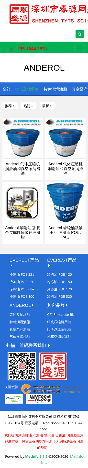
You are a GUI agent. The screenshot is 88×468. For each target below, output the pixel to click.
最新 (45, 105)
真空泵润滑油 (20, 329)
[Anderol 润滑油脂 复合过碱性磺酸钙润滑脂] (22, 202)
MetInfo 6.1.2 (36, 456)
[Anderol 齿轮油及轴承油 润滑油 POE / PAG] (65, 202)
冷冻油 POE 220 (22, 281)
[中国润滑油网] (51, 388)
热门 (26, 105)
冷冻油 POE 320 (59, 296)
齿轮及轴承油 (27, 89)
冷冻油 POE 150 (59, 281)
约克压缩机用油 (59, 322)
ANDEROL (20, 305)
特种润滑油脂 (55, 89)
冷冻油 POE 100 (22, 296)
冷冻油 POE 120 (59, 274)
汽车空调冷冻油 (59, 336)
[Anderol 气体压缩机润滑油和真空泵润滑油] (22, 138)
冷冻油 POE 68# (22, 289)
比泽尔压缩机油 (59, 329)
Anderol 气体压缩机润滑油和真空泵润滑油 (22, 168)
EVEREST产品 (24, 260)
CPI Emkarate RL (60, 314)
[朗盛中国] (39, 398)
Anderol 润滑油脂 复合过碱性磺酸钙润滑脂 (22, 232)
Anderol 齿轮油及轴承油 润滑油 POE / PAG (65, 232)
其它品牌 (56, 305)
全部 (6, 89)
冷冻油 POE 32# (22, 274)
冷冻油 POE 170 (59, 289)
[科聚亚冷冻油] (13, 398)
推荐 (8, 105)
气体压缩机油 (20, 336)
